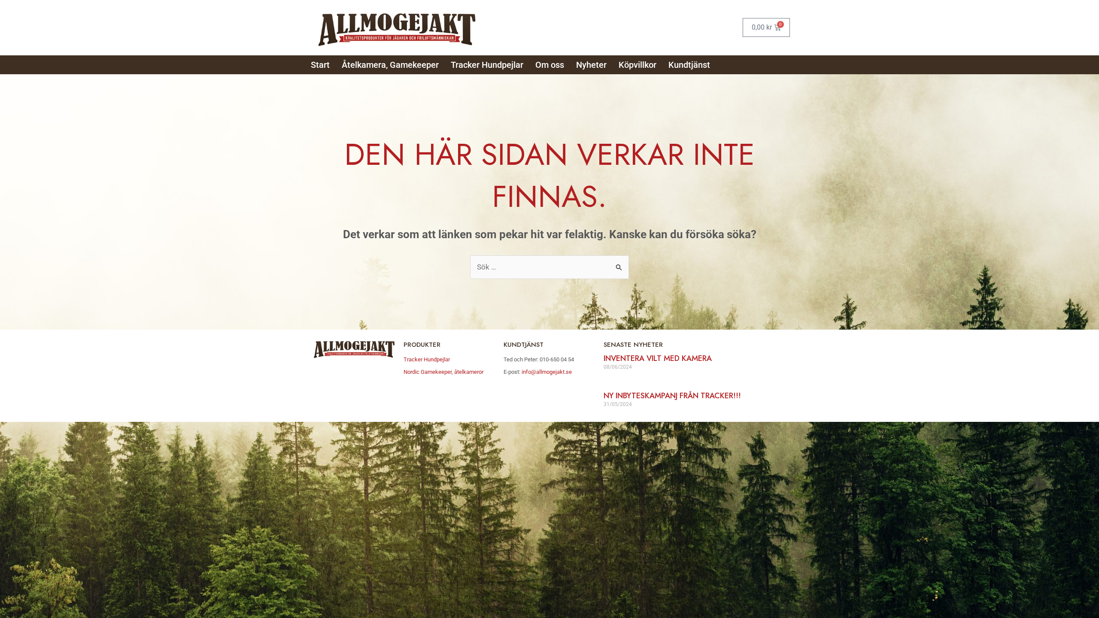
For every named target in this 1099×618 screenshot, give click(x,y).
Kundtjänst (689, 65)
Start (320, 65)
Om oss (549, 65)
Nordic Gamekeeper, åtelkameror (443, 372)
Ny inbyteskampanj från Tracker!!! (672, 395)
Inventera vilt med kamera (658, 358)
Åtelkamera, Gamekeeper (390, 65)
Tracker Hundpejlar (487, 65)
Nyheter (591, 65)
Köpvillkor (637, 65)
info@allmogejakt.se (546, 372)
